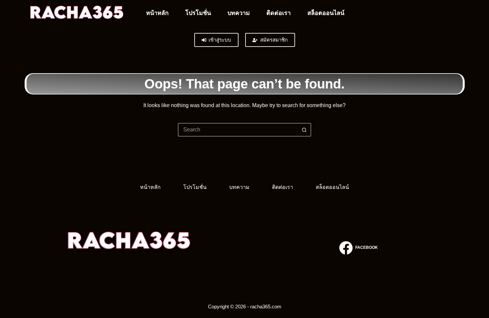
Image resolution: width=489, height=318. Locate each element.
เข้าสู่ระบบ (220, 40)
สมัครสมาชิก (274, 40)
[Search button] (304, 129)
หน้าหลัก (157, 13)
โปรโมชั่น (198, 13)
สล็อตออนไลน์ (325, 13)
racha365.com (130, 265)
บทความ (239, 13)
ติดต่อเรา (278, 13)
